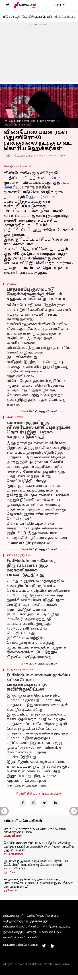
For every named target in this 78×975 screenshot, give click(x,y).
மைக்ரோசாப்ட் (55, 178)
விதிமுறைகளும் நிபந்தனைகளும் (25, 921)
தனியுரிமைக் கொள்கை (43, 915)
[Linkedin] (55, 803)
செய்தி (15, 17)
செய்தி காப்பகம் (50, 932)
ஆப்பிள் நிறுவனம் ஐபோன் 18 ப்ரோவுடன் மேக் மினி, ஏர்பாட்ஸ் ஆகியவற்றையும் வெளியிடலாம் (36, 865)
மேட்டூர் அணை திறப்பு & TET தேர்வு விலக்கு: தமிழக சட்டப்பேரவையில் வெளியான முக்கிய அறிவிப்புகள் (39, 846)
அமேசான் (11, 890)
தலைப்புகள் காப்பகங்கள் (20, 937)
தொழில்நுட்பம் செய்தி (37, 17)
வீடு (5, 17)
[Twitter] (44, 803)
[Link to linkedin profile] (52, 945)
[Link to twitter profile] (44, 945)
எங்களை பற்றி (13, 915)
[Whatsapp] (33, 803)
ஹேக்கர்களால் (40, 197)
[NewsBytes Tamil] (25, 5)
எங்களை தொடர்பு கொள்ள (21, 926)
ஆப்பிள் (9, 872)
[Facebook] (22, 803)
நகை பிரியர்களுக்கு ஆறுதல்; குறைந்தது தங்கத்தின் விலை (35, 830)
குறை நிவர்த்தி (13, 932)
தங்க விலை (13, 836)
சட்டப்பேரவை (13, 854)
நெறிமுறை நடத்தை (56, 926)
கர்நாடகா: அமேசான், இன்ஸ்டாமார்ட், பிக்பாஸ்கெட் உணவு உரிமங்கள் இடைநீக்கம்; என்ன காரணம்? (38, 883)
